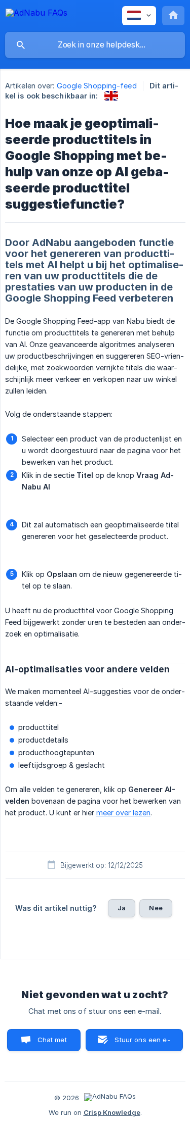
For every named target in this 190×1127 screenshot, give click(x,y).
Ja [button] (122, 908)
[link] (111, 96)
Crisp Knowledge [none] (112, 1112)
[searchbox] (95, 45)
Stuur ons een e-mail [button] (142, 1043)
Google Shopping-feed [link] (97, 85)
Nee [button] (155, 908)
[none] (36, 14)
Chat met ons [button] (52, 1043)
